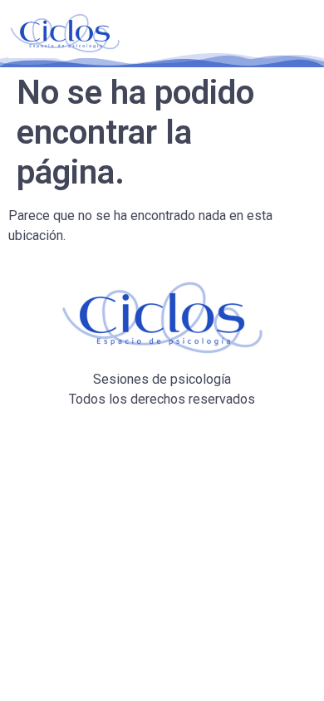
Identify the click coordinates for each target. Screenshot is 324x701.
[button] (286, 33)
